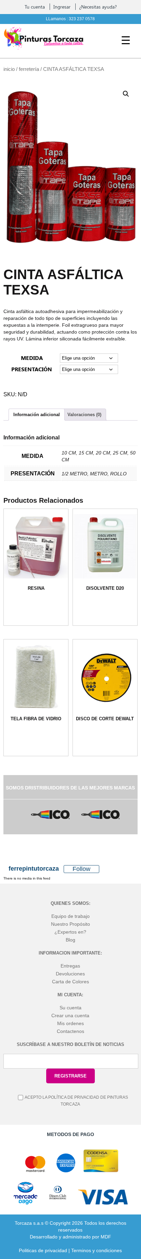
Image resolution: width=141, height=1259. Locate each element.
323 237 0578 (82, 18)
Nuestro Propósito (70, 924)
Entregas (70, 966)
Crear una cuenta (70, 1015)
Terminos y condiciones (96, 1250)
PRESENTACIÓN (31, 369)
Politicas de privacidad (43, 1250)
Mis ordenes (70, 1023)
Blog (70, 940)
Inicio (9, 69)
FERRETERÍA (29, 69)
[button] (126, 94)
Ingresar (61, 6)
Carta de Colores (70, 981)
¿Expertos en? (70, 932)
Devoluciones (70, 973)
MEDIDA (32, 357)
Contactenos (70, 1031)
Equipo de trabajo (70, 916)
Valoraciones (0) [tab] (84, 414)
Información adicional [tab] (36, 414)
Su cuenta (70, 1007)
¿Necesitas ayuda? (98, 6)
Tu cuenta (35, 6)
